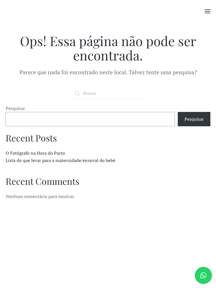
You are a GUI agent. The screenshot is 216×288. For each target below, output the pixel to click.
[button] (207, 11)
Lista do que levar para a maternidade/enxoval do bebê (60, 160)
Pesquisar (15, 108)
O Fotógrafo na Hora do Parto (35, 153)
